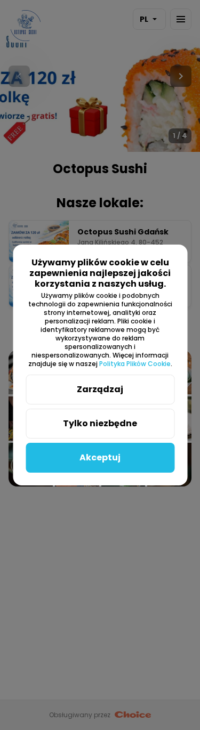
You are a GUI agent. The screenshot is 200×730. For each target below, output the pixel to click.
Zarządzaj (100, 389)
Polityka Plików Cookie (135, 363)
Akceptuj (100, 457)
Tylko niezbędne (100, 423)
